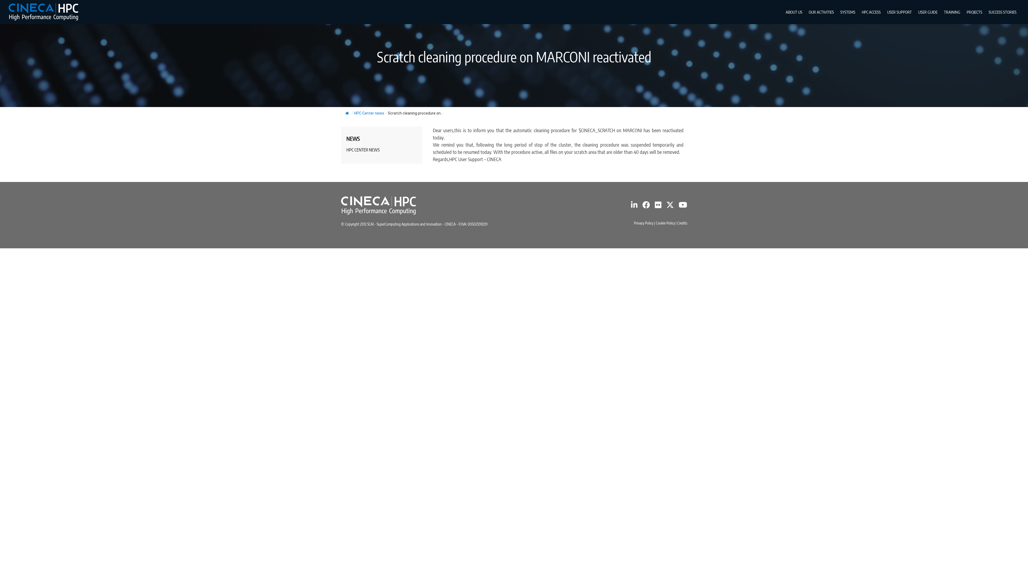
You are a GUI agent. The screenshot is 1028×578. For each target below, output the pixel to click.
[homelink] (43, 12)
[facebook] (646, 206)
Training (952, 12)
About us (794, 12)
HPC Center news (369, 113)
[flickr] (658, 206)
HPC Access (871, 12)
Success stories (1002, 12)
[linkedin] (634, 206)
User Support (899, 12)
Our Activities (821, 12)
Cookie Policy (665, 223)
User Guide (928, 12)
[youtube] (683, 206)
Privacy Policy (643, 223)
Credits (682, 223)
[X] (670, 206)
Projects (974, 12)
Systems (847, 12)
